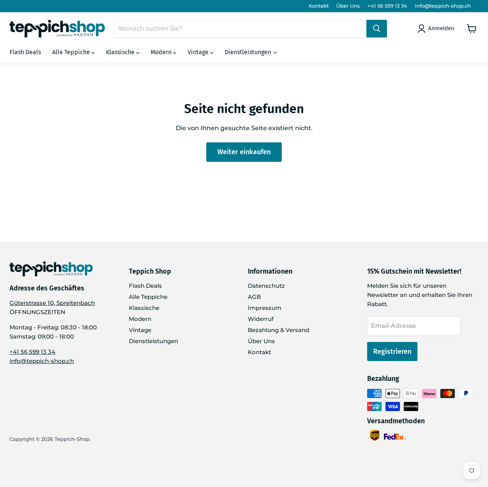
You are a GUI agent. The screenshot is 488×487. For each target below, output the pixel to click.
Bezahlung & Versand (278, 330)
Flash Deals (25, 52)
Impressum (264, 307)
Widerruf (260, 319)
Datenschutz (266, 285)
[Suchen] (376, 28)
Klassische (121, 52)
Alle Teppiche (72, 52)
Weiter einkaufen (244, 152)
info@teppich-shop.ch (443, 6)
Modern (162, 52)
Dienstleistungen (249, 52)
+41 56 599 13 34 (387, 6)
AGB (254, 296)
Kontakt (319, 6)
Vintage (199, 52)
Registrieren (392, 351)
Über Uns (348, 6)
